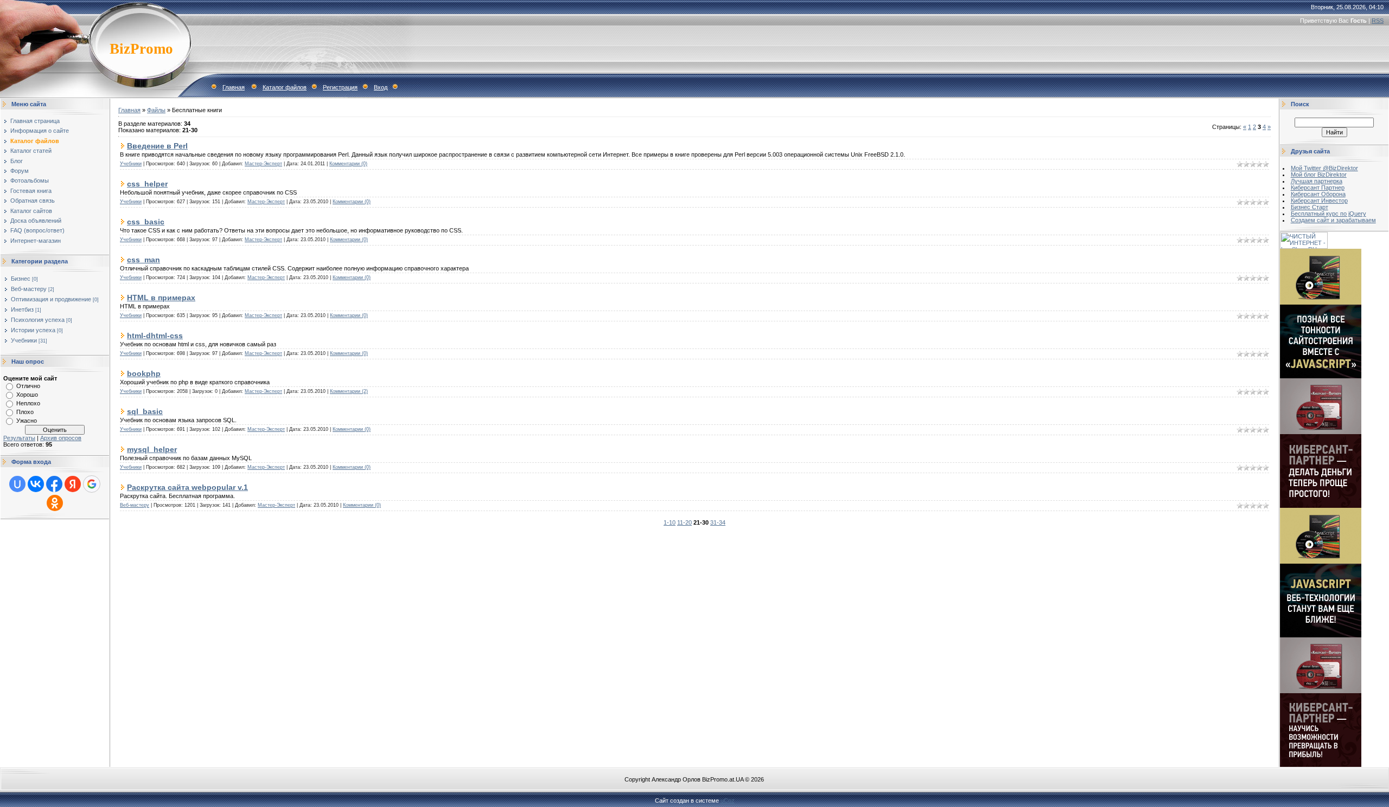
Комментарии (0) (348, 163)
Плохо (25, 412)
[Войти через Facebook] (54, 484)
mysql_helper (152, 449)
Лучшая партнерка (1316, 181)
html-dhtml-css (155, 335)
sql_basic (145, 411)
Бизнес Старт (1309, 207)
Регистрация (340, 87)
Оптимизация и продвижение (51, 299)
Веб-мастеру (29, 289)
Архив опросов (60, 438)
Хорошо (27, 394)
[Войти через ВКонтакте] (36, 484)
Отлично (28, 386)
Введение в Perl (157, 145)
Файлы (156, 110)
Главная (233, 87)
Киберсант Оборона (1318, 194)
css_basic (145, 221)
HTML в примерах (161, 297)
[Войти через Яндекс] (73, 484)
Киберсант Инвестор (1319, 200)
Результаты (19, 438)
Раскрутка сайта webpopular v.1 (187, 487)
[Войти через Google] (91, 484)
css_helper (147, 183)
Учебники (24, 340)
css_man (143, 259)
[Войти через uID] (17, 484)
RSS (1378, 20)
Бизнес (20, 278)
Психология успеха (38, 320)
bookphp (144, 373)
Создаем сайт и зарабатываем (1333, 220)
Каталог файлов (285, 87)
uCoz (728, 800)
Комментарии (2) (349, 391)
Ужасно (26, 420)
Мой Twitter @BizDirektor (1324, 168)
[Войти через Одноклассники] (55, 503)
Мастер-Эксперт (263, 163)
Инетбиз (22, 309)
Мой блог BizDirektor (1319, 174)
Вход (380, 87)
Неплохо (28, 403)
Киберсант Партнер (1318, 187)
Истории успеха (33, 330)
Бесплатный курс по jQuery (1328, 213)
